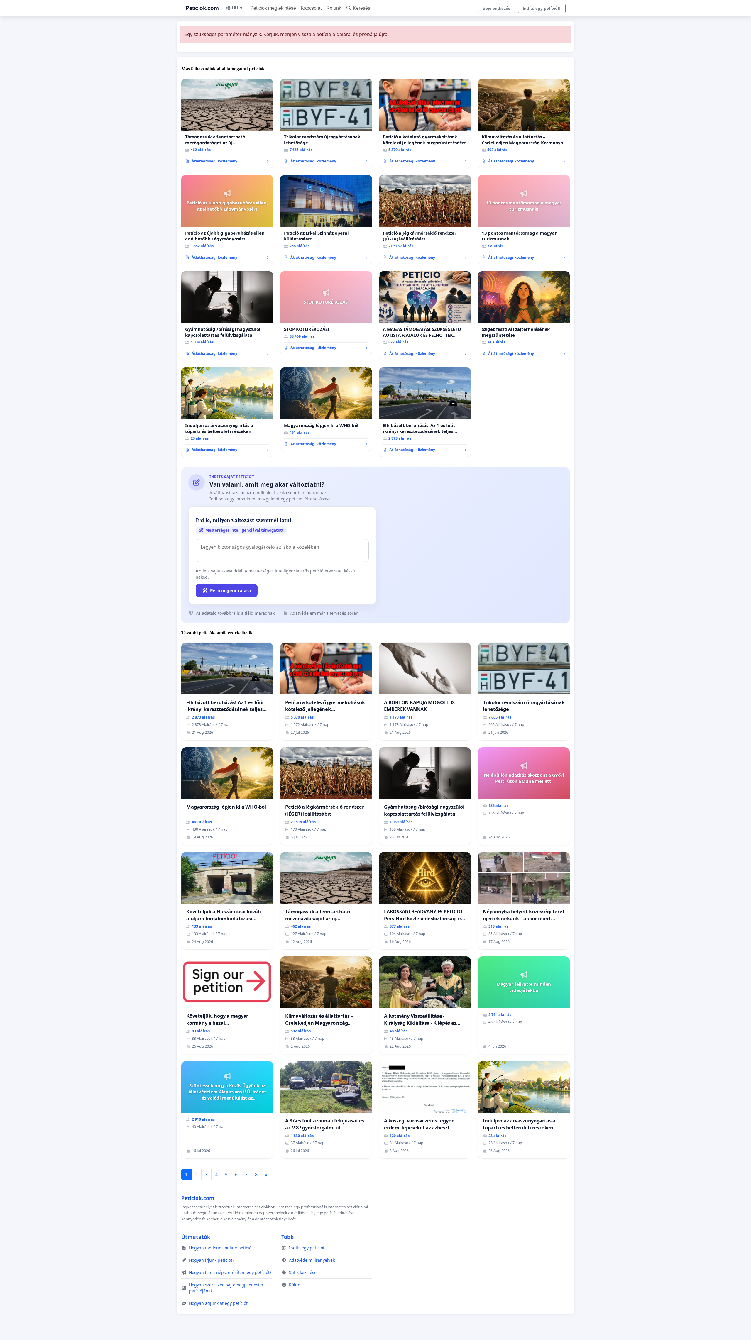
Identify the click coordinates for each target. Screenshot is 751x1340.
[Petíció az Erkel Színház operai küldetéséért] (326, 219)
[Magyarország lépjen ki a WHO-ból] (326, 409)
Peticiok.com (202, 8)
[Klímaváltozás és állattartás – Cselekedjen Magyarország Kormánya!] (524, 123)
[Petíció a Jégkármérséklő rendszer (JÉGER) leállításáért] (425, 219)
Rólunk (333, 8)
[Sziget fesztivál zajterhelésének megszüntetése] (524, 315)
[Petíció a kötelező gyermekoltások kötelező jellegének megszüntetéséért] (425, 123)
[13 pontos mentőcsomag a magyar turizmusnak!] (524, 219)
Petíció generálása (230, 590)
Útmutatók (195, 1236)
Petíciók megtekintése (273, 8)
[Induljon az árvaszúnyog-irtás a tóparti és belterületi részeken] (227, 412)
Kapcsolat (311, 8)
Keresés (361, 8)
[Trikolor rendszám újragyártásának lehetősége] (326, 123)
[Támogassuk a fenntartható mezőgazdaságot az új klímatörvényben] (227, 123)
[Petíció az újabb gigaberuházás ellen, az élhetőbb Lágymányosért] (227, 219)
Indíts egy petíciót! (542, 8)
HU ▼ (237, 8)
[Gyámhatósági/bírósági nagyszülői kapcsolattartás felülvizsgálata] (227, 315)
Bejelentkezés (496, 8)
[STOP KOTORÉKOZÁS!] (326, 313)
